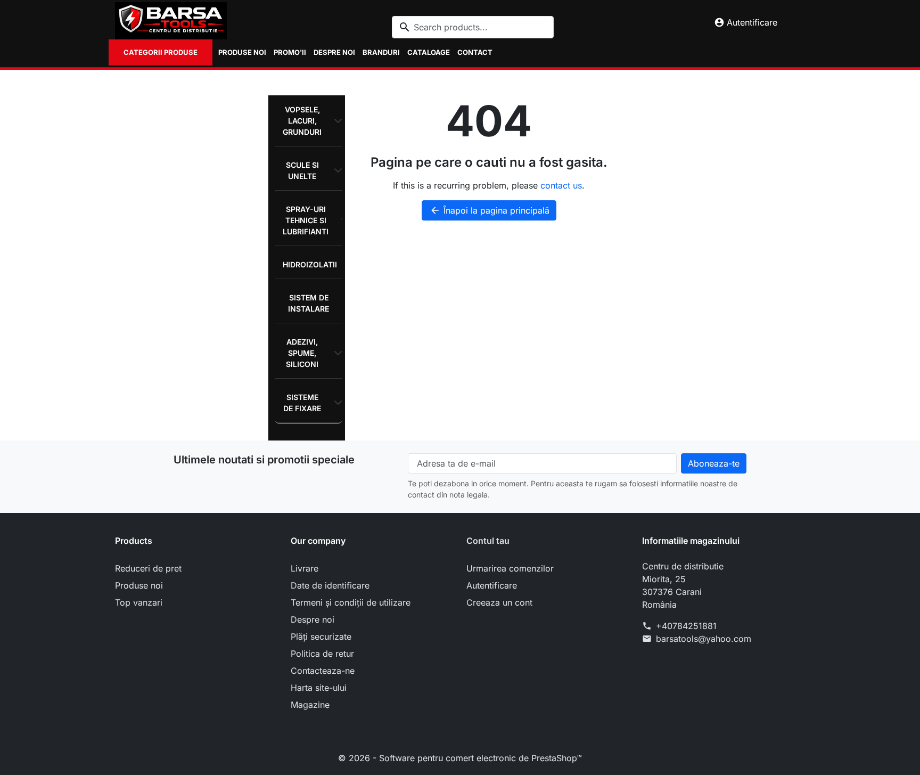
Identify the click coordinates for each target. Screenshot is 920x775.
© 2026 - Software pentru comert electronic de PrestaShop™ (460, 758)
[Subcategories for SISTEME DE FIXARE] (336, 402)
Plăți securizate (321, 636)
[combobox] (473, 27)
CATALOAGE (428, 52)
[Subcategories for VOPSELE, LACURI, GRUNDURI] (336, 121)
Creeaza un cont (499, 602)
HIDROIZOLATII (310, 264)
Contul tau (488, 540)
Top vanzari (138, 602)
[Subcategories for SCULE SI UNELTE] (336, 170)
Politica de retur (322, 653)
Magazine (310, 704)
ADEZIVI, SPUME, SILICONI (302, 353)
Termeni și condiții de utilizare (350, 602)
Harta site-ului (319, 687)
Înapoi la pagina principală (489, 210)
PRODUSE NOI (242, 52)
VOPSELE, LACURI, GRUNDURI (302, 120)
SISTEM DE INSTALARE (308, 303)
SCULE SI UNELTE (302, 170)
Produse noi (139, 585)
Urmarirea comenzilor (510, 568)
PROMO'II (290, 52)
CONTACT (474, 52)
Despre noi (334, 52)
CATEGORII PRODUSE (161, 52)
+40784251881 (686, 626)
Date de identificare (330, 585)
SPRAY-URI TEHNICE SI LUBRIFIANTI (305, 220)
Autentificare (491, 585)
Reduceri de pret (148, 568)
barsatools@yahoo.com (703, 638)
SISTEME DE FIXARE (302, 403)
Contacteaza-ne (323, 670)
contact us (561, 185)
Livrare (304, 568)
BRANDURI (381, 52)
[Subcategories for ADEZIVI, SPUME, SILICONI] (336, 353)
